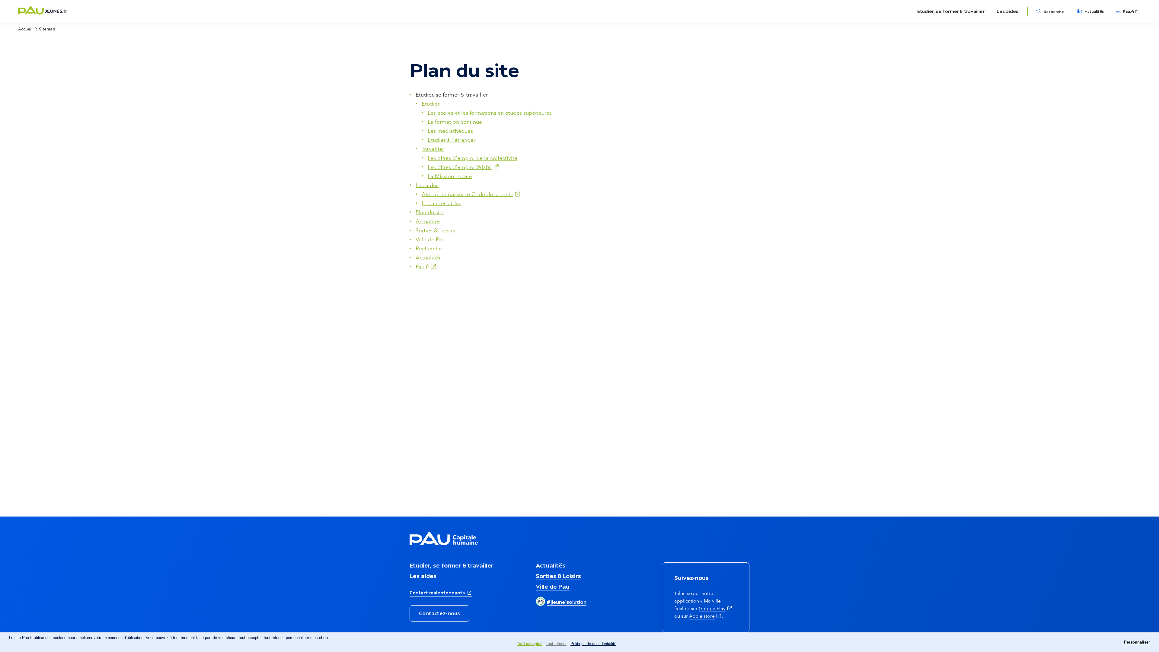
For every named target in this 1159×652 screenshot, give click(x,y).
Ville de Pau (430, 239)
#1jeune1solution (566, 602)
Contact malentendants (441, 592)
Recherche (1054, 12)
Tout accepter (529, 643)
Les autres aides (441, 203)
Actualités (1094, 11)
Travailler (433, 149)
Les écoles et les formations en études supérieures (490, 113)
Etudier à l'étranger (451, 140)
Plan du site (430, 212)
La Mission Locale (450, 176)
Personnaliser (1137, 642)
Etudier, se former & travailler (951, 11)
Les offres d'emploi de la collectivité (472, 158)
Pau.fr (1131, 11)
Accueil (25, 29)
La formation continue (455, 122)
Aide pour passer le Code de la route (472, 194)
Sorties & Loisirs (435, 230)
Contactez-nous (439, 613)
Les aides (1007, 11)
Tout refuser (556, 643)
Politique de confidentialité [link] (593, 643)
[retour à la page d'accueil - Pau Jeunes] (42, 13)
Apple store (705, 616)
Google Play (716, 608)
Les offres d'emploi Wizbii (464, 167)
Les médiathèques (450, 131)
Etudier (430, 104)
